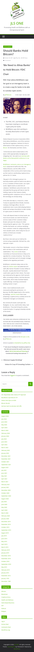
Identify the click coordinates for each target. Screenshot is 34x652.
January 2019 (5, 553)
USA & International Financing (18, 351)
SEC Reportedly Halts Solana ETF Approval (13, 395)
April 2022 (4, 444)
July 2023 (4, 439)
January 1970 (5, 578)
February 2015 (5, 570)
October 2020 (5, 493)
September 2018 (6, 564)
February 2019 (5, 550)
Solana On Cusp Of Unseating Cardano (18, 364)
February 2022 (5, 450)
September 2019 (6, 530)
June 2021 (4, 473)
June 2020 (4, 504)
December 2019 (6, 521)
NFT (2, 605)
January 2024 (5, 436)
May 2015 (4, 567)
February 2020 (5, 516)
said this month (15, 294)
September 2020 (6, 496)
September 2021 (6, 464)
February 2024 (5, 433)
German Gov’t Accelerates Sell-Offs (11, 406)
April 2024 (4, 427)
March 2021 (4, 481)
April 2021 (4, 479)
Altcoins (3, 591)
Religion (3, 611)
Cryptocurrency (8, 46)
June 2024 (4, 422)
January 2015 (5, 573)
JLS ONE (17, 23)
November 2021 (6, 459)
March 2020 (4, 513)
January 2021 (5, 487)
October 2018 (5, 561)
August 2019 (5, 533)
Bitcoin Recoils (5, 403)
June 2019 (4, 538)
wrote (16, 252)
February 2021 (5, 484)
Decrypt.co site (25, 337)
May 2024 (4, 425)
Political (3, 608)
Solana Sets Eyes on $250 (8, 400)
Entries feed (4, 624)
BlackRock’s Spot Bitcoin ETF (9, 397)
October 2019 (5, 527)
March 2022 (4, 447)
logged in (13, 375)
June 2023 (4, 442)
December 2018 (6, 556)
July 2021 (4, 470)
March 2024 (4, 430)
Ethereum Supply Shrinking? (12, 360)
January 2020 (5, 518)
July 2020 (4, 501)
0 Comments (8, 60)
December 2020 (6, 490)
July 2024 (4, 419)
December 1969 (6, 581)
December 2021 (6, 456)
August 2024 (5, 416)
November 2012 (6, 575)
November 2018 (6, 558)
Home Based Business (7, 603)
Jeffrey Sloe (17, 58)
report (13, 266)
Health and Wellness (7, 600)
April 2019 (4, 544)
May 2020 (4, 507)
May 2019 (4, 541)
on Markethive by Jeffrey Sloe (21, 343)
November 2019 (6, 524)
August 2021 (5, 467)
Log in (3, 621)
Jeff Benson (8, 95)
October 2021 (5, 462)
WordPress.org (5, 630)
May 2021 (4, 476)
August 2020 (5, 499)
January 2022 (5, 453)
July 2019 (4, 536)
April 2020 (4, 510)
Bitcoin (5, 148)
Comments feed (6, 627)
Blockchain (4, 594)
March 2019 (4, 547)
